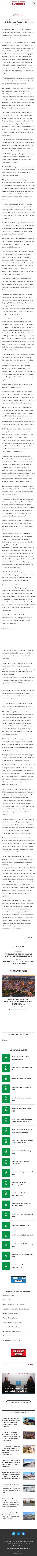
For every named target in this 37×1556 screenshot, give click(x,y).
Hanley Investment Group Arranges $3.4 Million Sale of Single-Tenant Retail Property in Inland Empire (11, 1475)
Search (30, 1365)
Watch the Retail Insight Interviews (18, 1402)
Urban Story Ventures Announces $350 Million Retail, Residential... (18, 1002)
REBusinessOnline (8, 1295)
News (31, 1541)
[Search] (34, 3)
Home (6, 1541)
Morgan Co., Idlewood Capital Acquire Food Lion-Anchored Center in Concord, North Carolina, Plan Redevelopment (11, 1502)
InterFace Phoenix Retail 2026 (22, 1078)
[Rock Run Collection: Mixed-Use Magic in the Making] (18, 1383)
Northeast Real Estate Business (12, 1327)
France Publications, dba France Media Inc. (20, 1548)
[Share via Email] (23, 947)
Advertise (19, 1543)
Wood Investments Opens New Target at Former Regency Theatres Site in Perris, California (11, 1516)
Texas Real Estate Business (10, 1336)
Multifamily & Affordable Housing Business (16, 1309)
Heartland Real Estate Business (12, 1322)
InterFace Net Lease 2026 (20, 1225)
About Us (12, 1541)
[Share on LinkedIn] (20, 947)
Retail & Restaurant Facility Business (14, 1304)
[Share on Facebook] (16, 947)
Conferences (11, 1543)
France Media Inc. (18, 1545)
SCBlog (25, 1541)
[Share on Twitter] (18, 947)
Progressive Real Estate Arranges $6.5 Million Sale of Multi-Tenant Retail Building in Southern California (11, 1422)
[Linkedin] (18, 1533)
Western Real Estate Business (11, 1340)
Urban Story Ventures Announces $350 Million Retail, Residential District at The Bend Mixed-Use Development (11, 1436)
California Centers (8, 1300)
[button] (4, 992)
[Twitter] (13, 1533)
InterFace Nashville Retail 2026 (22, 1235)
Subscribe (19, 1541)
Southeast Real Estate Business (12, 1331)
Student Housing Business (10, 1313)
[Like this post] (14, 947)
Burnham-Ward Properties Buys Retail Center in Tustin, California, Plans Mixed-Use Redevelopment (11, 1450)
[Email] (23, 1533)
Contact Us (26, 1543)
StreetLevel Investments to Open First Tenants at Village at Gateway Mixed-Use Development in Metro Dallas (11, 1488)
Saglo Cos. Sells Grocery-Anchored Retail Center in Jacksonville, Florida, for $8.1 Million (11, 1463)
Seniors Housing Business (10, 1318)
